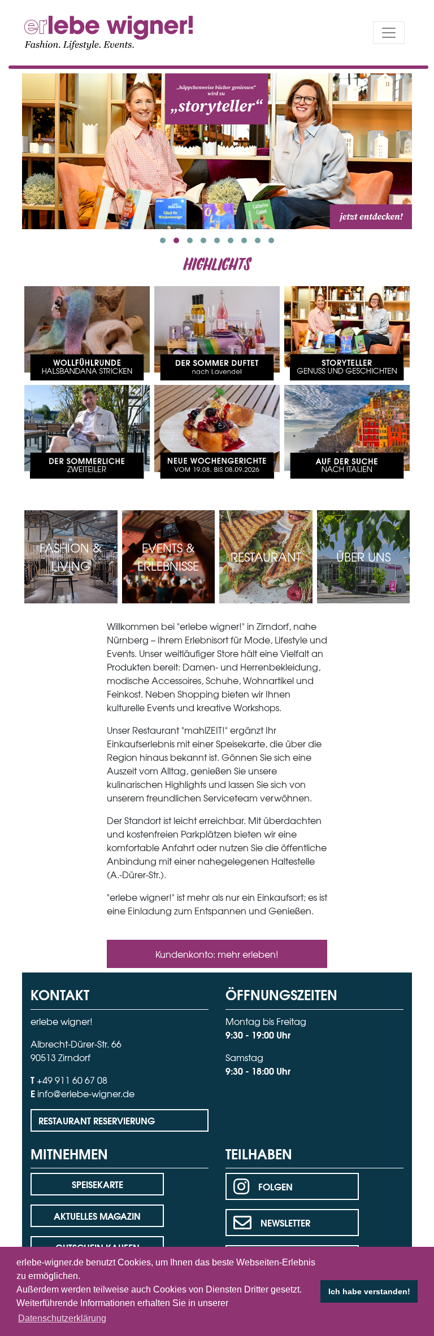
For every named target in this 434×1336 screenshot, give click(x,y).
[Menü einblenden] (389, 32)
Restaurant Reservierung (96, 1120)
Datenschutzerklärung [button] (62, 1318)
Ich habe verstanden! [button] (369, 1291)
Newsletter (285, 1222)
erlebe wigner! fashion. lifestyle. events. (87, 31)
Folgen (275, 1186)
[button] (163, 240)
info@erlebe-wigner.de (85, 1093)
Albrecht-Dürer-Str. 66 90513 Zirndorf (76, 1050)
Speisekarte (97, 1184)
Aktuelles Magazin (97, 1215)
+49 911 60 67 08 (72, 1080)
